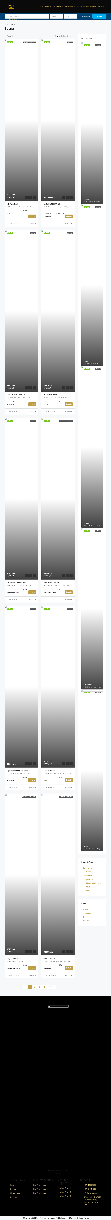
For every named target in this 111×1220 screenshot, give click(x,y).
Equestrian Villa (49, 771)
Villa (88, 891)
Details (32, 216)
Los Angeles (87, 913)
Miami (85, 909)
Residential (87, 876)
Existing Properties (72, 6)
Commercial (87, 868)
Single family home (14, 959)
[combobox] (68, 36)
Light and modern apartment (17, 771)
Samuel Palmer (13, 411)
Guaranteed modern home (17, 583)
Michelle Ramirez (50, 411)
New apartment (49, 959)
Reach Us (101, 6)
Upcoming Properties (88, 6)
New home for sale (51, 583)
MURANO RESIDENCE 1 (53, 204)
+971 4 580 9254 (12, 19)
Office (88, 872)
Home (41, 6)
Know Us (48, 6)
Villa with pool (12, 204)
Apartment (90, 879)
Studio (88, 887)
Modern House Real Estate (16, 223)
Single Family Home (93, 883)
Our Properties (58, 6)
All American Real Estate (53, 975)
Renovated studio (50, 395)
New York (86, 921)
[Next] (54, 987)
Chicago (86, 917)
